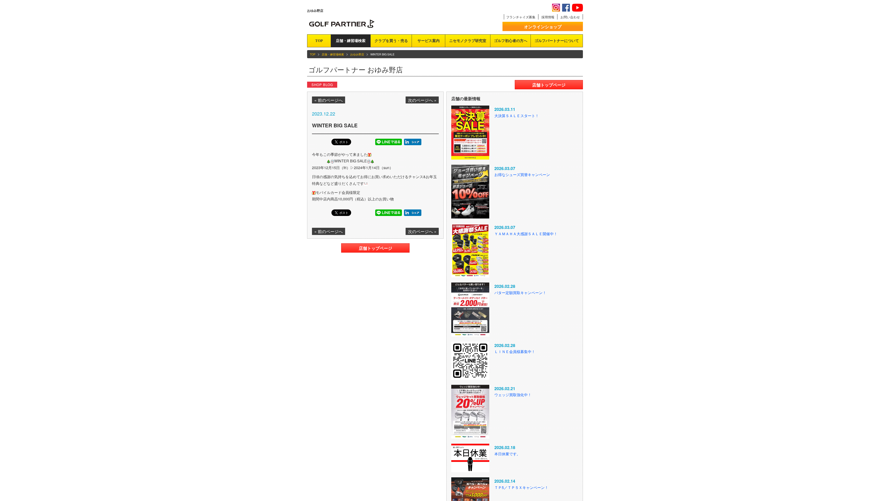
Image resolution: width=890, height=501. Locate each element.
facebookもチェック (566, 8)
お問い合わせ (570, 17)
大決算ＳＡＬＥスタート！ (516, 115)
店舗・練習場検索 (351, 41)
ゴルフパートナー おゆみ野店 (355, 69)
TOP (319, 41)
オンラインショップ (543, 27)
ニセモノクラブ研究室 (467, 41)
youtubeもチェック (577, 8)
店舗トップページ (375, 248)
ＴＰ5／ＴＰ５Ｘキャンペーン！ (521, 487)
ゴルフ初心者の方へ (510, 41)
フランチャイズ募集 (520, 17)
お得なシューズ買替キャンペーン (522, 174)
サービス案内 (428, 41)
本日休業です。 (507, 453)
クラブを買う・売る (391, 41)
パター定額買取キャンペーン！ (520, 292)
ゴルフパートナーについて (556, 41)
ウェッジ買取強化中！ (512, 394)
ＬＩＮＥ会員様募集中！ (514, 351)
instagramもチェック (556, 8)
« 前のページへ (328, 100)
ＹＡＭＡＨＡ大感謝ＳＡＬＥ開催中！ (525, 233)
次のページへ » (422, 100)
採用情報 (547, 17)
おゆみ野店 (357, 54)
